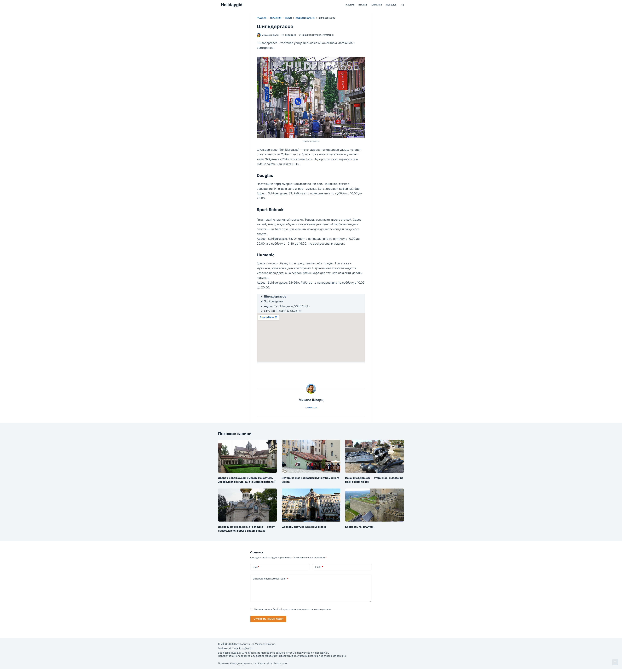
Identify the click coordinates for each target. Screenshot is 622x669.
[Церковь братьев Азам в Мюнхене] (311, 505)
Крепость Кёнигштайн (359, 526)
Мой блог (391, 5)
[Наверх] (615, 662)
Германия (376, 5)
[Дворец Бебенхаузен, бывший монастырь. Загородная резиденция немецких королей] (247, 456)
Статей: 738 (311, 407)
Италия (362, 5)
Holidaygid (231, 4)
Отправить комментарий (268, 618)
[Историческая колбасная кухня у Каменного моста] (311, 456)
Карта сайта (265, 663)
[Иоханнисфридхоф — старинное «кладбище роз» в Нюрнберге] (374, 456)
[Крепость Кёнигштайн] (374, 505)
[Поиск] (403, 5)
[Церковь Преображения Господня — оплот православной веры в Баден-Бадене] (247, 505)
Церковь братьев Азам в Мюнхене (304, 526)
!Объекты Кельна (311, 35)
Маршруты (280, 663)
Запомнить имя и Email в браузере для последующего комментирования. (293, 609)
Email (319, 566)
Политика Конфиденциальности (237, 663)
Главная (349, 5)
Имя (256, 566)
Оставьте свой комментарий (270, 578)
